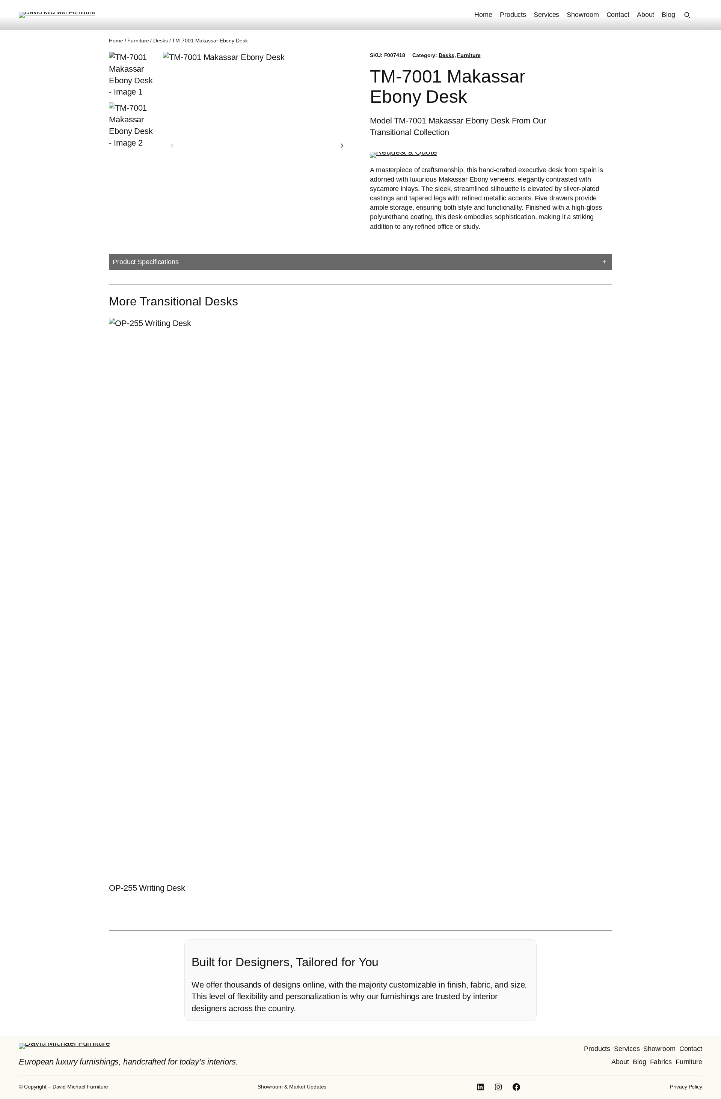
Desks (160, 41)
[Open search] (687, 15)
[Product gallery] (257, 146)
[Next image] (341, 145)
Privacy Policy (686, 1087)
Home (116, 41)
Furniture (138, 41)
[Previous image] (172, 145)
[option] (132, 125)
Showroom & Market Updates (292, 1087)
